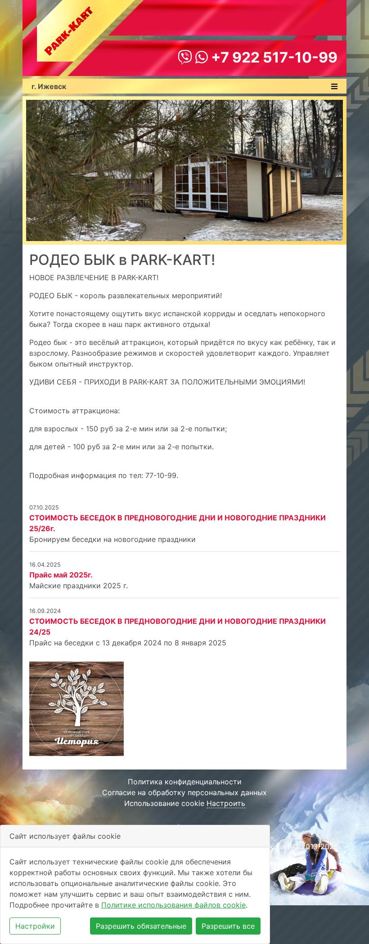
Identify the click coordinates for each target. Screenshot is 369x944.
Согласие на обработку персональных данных (184, 792)
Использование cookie (164, 803)
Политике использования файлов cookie (173, 904)
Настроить (226, 803)
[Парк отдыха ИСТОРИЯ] (76, 708)
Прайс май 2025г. (61, 574)
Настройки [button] (35, 926)
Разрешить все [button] (228, 926)
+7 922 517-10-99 (273, 57)
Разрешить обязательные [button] (141, 926)
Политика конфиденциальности (185, 781)
